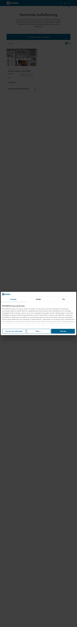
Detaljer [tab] (38, 299)
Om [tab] (63, 299)
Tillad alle (63, 331)
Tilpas (37, 331)
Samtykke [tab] (13, 299)
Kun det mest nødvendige (14, 331)
